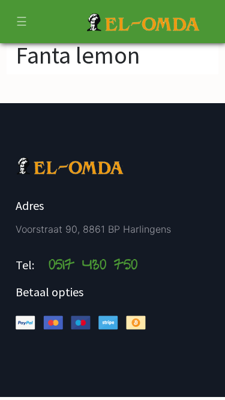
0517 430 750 (93, 266)
